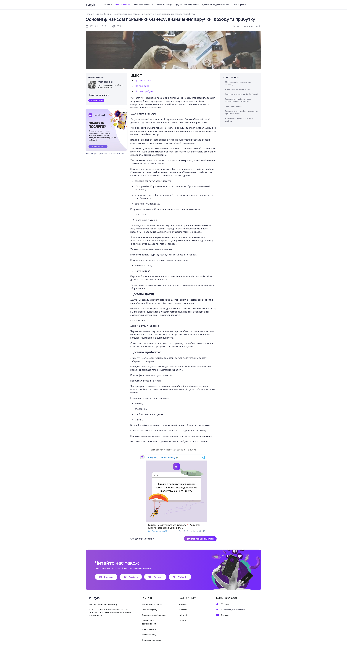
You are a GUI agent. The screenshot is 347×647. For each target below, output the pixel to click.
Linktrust (183, 615)
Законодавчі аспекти (143, 5)
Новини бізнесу (122, 5)
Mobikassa (184, 609)
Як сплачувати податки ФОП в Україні (241, 94)
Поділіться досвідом (175, 449)
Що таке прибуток (144, 91)
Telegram (157, 577)
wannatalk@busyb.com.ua (233, 609)
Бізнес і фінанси (240, 5)
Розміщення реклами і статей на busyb (106, 153)
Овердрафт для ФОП (234, 106)
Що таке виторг (143, 80)
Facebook (133, 577)
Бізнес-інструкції (164, 5)
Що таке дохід (142, 85)
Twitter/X (182, 577)
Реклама (225, 615)
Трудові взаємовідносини (187, 5)
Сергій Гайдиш (105, 82)
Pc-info (182, 620)
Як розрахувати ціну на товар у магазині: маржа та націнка (239, 100)
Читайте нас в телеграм (201, 538)
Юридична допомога (151, 640)
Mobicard (183, 604)
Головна (108, 5)
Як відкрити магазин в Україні (238, 89)
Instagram (108, 577)
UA (255, 26)
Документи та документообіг (215, 5)
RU (259, 26)
